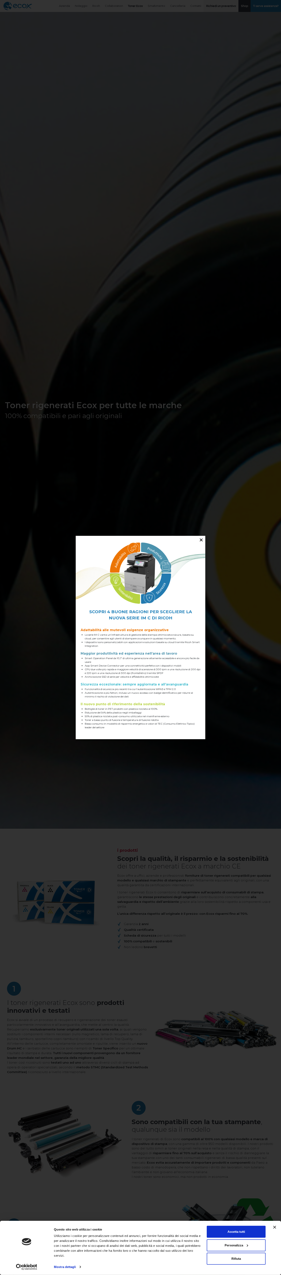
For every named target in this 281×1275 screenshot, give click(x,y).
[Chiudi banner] (274, 1227)
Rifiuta (236, 1258)
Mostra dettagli (65, 1267)
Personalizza (234, 1245)
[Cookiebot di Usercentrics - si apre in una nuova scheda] (27, 1267)
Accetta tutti (236, 1231)
